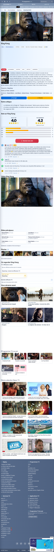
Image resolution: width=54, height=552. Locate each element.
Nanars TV (3, 515)
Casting (18, 69)
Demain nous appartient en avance (8, 481)
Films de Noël (4, 516)
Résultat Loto (4, 524)
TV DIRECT (20, 4)
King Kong (19, 10)
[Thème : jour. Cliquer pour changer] (7, 2)
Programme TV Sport (5, 533)
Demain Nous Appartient (33, 469)
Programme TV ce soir (10, 351)
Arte (52, 7)
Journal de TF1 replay (6, 482)
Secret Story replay (5, 468)
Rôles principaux (7, 230)
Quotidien (30, 479)
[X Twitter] (21, 543)
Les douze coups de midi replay (8, 466)
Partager (14, 98)
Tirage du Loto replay (6, 464)
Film (5, 10)
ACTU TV (47, 4)
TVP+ (15, 145)
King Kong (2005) (27, 10)
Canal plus (46, 7)
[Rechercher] (52, 1)
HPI (29, 466)
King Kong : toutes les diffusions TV (11, 271)
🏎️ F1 (18, 7)
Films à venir (3, 511)
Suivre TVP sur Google (35, 505)
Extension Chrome (34, 502)
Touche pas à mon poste (33, 481)
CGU (18, 550)
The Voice (30, 477)
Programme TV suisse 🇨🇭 (6, 529)
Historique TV (4, 509)
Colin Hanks (46, 93)
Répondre (15, 156)
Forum (2, 502)
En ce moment (12, 7)
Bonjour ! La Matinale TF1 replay (8, 475)
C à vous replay (4, 471)
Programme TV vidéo (5, 531)
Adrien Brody (25, 93)
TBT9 (29, 464)
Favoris (41, 98)
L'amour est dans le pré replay (7, 486)
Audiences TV (4, 500)
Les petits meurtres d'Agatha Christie (36, 490)
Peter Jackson (10, 90)
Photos (28, 69)
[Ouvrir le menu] (2, 2)
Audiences (35, 69)
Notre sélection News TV (11, 380)
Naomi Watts (10, 93)
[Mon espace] (5, 2)
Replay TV (3, 505)
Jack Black (18, 93)
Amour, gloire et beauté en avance (8, 488)
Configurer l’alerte (33, 516)
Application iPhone (34, 498)
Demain (22, 7)
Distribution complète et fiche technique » (11, 245)
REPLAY (33, 4)
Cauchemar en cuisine (33, 486)
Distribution (3, 93)
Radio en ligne (4, 507)
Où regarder (11, 69)
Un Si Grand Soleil (32, 471)
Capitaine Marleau (32, 473)
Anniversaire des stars (6, 518)
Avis (23, 69)
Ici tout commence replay (6, 479)
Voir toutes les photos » (6, 258)
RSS (29, 550)
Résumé (3, 69)
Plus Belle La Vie (31, 468)
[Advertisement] (27, 58)
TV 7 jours (32, 7)
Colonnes (27, 7)
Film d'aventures (11, 10)
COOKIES (24, 550)
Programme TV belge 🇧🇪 (6, 528)
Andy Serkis (31, 241)
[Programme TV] (2, 10)
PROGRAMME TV (7, 4)
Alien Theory (31, 488)
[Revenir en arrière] (10, 2)
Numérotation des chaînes (6, 504)
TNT (2, 7)
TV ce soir (6, 7)
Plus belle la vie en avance (7, 477)
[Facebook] (17, 543)
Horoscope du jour (5, 522)
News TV (3, 498)
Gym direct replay (5, 473)
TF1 (37, 7)
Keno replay (3, 469)
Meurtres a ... (31, 484)
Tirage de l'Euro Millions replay (8, 484)
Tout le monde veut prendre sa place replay (10, 490)
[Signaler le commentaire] (18, 156)
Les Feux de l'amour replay (7, 492)
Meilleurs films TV (5, 513)
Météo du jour (4, 520)
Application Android (34, 500)
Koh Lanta (30, 475)
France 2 (40, 7)
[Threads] (29, 543)
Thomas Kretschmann (36, 93)
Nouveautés (3, 535)
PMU (2, 526)
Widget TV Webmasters (35, 507)
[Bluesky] (25, 543)
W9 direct (30, 482)
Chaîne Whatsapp (33, 504)
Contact (2, 537)
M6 (49, 7)
